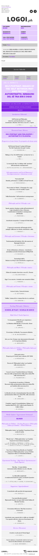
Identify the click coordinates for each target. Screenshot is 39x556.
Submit (23, 32)
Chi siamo (6, 27)
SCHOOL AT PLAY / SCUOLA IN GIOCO (20, 107)
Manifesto (6, 32)
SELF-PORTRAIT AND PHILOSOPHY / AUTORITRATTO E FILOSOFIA (20, 104)
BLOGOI (20, 110)
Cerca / (29, 78)
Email (3, 61)
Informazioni (26, 27)
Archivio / (5, 78)
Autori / (17, 78)
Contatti (24, 38)
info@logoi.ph (32, 554)
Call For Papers (8, 38)
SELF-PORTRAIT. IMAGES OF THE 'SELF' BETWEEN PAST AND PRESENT (19, 89)
